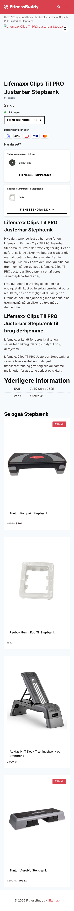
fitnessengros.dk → (24, 120)
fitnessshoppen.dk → (37, 175)
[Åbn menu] (67, 6)
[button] (65, 29)
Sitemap (54, 900)
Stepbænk (9, 97)
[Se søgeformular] (59, 7)
